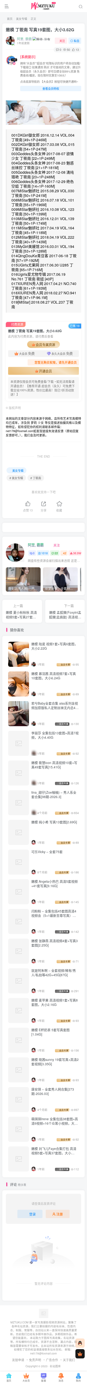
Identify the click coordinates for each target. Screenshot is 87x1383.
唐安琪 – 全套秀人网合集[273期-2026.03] (52, 1091)
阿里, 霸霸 (24, 38)
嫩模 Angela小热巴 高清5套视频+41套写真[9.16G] (54, 883)
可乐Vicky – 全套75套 (47, 851)
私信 (76, 41)
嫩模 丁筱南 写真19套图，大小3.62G (40, 30)
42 (64, 553)
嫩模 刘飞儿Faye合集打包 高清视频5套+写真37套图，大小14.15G (53, 1153)
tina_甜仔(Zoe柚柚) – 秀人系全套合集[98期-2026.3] (53, 794)
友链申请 (18, 1359)
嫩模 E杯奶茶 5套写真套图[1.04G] (50, 1032)
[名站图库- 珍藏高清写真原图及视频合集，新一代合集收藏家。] (43, 1313)
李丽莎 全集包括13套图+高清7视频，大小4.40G (55, 735)
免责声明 (35, 1359)
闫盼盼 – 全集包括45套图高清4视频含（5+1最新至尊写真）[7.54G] (53, 915)
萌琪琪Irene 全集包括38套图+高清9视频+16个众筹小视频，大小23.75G (54, 1123)
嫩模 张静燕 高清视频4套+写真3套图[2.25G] (54, 943)
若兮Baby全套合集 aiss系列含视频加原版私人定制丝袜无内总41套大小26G (54, 708)
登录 (32, 1214)
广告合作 (52, 1359)
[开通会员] (80, 1353)
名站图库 (55, 1366)
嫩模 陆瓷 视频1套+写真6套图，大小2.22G (54, 646)
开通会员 (45, 371)
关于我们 (69, 1359)
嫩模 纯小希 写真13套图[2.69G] (54, 822)
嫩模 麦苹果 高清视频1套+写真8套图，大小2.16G (54, 1002)
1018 (44, 553)
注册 (59, 1214)
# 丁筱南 (35, 478)
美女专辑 (21, 19)
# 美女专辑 (16, 478)
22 (56, 553)
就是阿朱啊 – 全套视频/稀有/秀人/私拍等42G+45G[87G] (53, 972)
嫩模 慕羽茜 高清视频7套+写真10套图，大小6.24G (53, 675)
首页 (9, 19)
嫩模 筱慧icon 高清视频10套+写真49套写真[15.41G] (54, 765)
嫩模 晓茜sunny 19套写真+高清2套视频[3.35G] (55, 1061)
